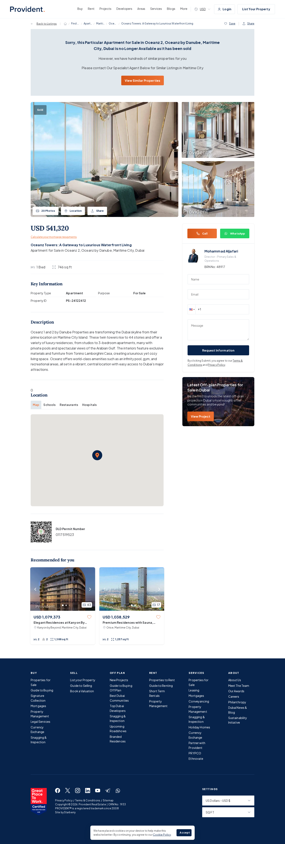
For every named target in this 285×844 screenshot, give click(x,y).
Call (205, 233)
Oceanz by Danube (113, 23)
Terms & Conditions (87, 800)
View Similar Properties (142, 80)
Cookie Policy (162, 834)
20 (48, 210)
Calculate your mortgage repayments (54, 236)
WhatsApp (237, 233)
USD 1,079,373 (47, 617)
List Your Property (256, 9)
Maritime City (100, 23)
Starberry (70, 812)
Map (36, 405)
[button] (97, 455)
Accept (185, 832)
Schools (49, 405)
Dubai (139, 250)
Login (227, 9)
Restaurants (69, 405)
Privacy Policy (216, 364)
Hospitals (89, 405)
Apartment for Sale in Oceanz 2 (55, 250)
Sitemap (108, 800)
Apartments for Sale (88, 23)
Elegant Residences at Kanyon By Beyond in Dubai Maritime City (59, 623)
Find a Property (75, 23)
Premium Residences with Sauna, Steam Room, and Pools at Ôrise (128, 623)
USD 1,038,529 (116, 617)
